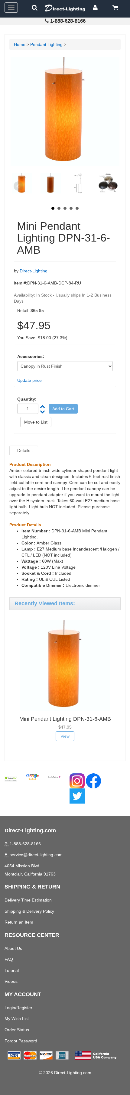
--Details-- (23, 450)
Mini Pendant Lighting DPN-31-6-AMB (65, 719)
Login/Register (18, 1007)
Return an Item (19, 922)
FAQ (9, 959)
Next (111, 186)
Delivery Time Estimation (28, 900)
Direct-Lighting (33, 270)
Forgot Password (21, 1040)
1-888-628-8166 (68, 21)
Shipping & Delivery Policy (29, 911)
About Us (13, 948)
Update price (29, 380)
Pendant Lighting (46, 44)
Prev (18, 186)
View (65, 736)
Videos (11, 981)
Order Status (17, 1029)
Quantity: (27, 399)
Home (19, 44)
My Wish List (17, 1018)
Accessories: (30, 356)
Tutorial (12, 970)
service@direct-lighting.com (36, 854)
